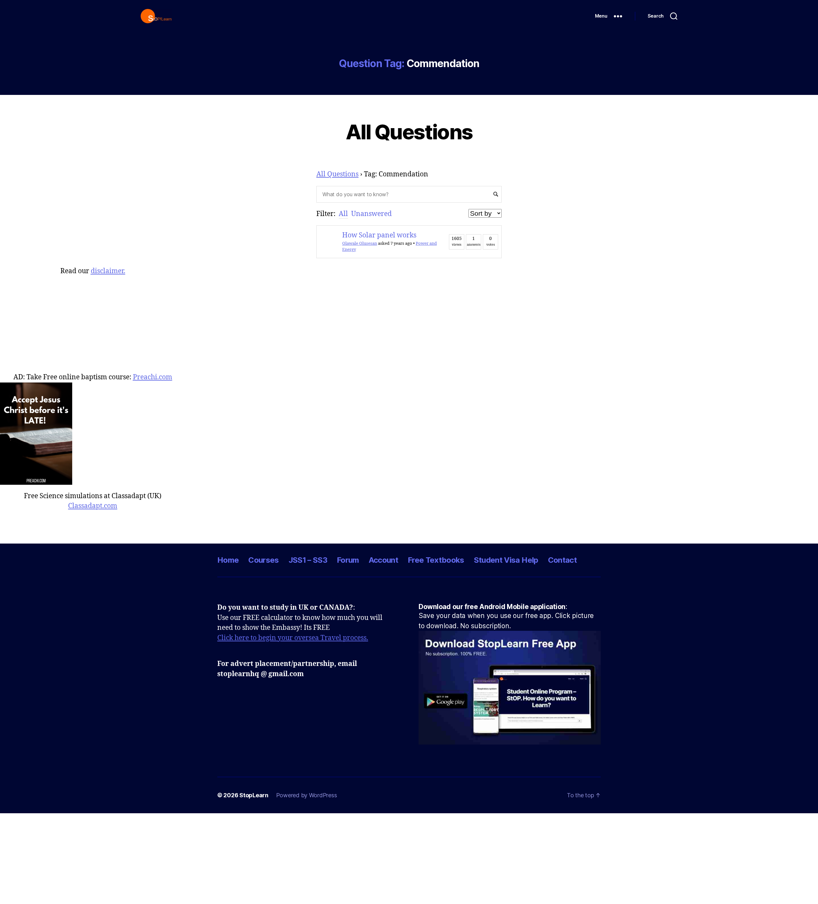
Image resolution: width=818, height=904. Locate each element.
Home (228, 560)
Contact (562, 560)
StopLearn (253, 795)
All (343, 214)
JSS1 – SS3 (308, 560)
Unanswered (371, 214)
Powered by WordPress (306, 795)
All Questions (409, 132)
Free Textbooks (436, 560)
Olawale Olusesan (359, 243)
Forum (348, 560)
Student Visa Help (506, 560)
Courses (263, 560)
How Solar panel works (379, 235)
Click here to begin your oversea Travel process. (292, 638)
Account (383, 560)
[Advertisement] (92, 321)
